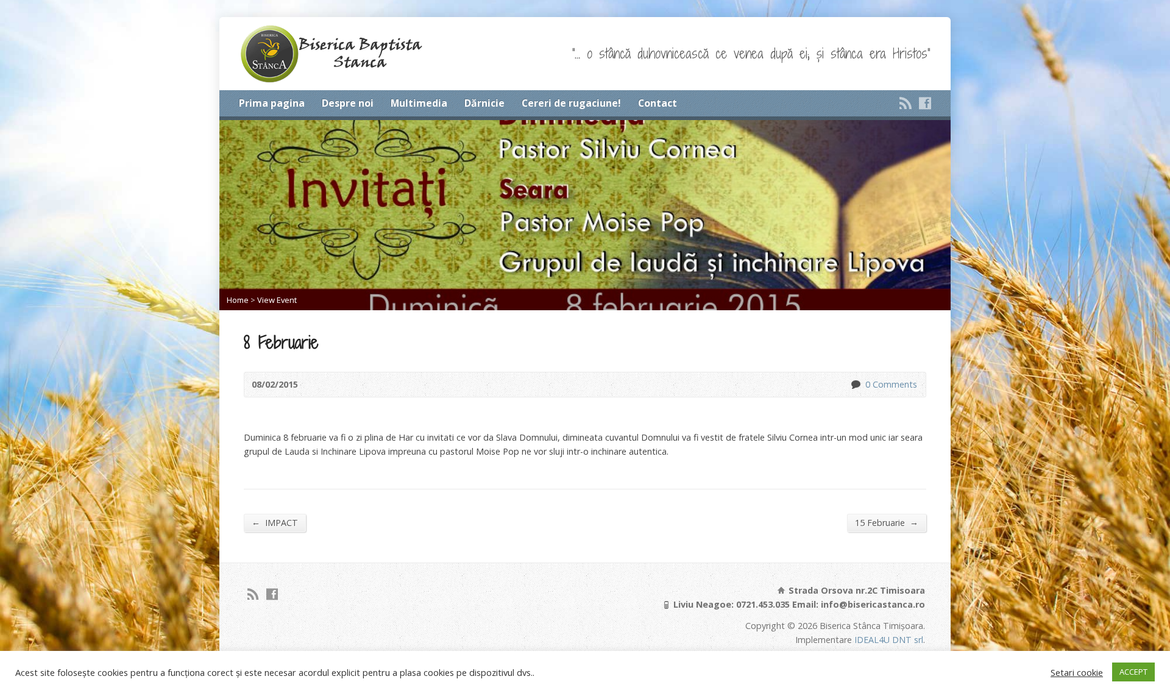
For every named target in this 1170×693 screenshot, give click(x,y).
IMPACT (275, 522)
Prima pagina (272, 103)
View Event (277, 299)
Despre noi (348, 103)
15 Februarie (886, 522)
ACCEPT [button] (1133, 671)
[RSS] (905, 103)
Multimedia (419, 103)
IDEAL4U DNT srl (888, 639)
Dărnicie (484, 103)
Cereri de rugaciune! (571, 103)
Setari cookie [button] (1077, 672)
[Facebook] (925, 103)
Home (238, 299)
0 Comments (855, 384)
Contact (657, 103)
